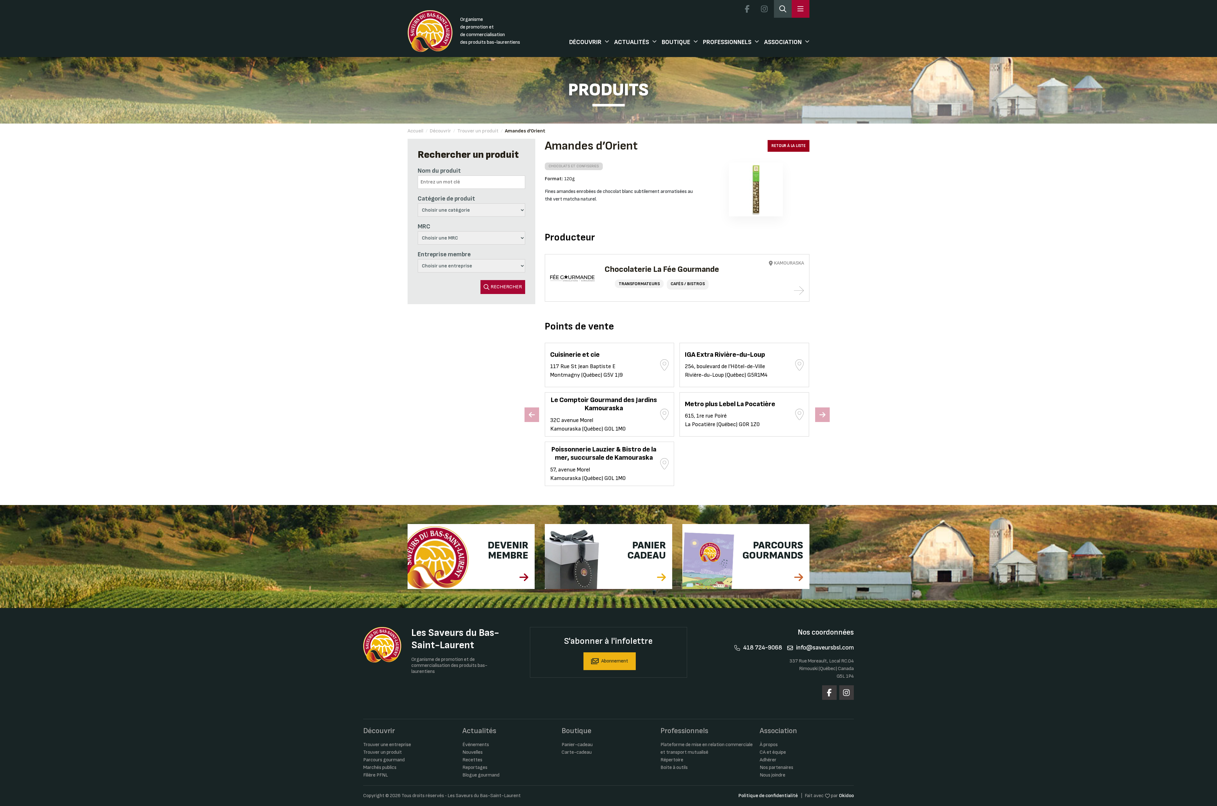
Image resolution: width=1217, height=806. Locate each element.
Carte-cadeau (577, 752)
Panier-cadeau (577, 745)
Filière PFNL (375, 775)
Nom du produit (439, 171)
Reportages (474, 767)
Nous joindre (772, 775)
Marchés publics (379, 767)
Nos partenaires (776, 767)
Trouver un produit (478, 131)
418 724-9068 (762, 647)
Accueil (415, 131)
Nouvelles (472, 752)
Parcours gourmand (384, 760)
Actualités (631, 42)
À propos (769, 745)
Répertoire (671, 760)
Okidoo (846, 796)
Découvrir (585, 42)
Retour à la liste (788, 145)
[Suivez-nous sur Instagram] (764, 9)
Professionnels (727, 42)
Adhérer (768, 760)
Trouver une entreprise (387, 745)
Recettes (472, 760)
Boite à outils (674, 767)
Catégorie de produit (446, 198)
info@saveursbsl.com (825, 647)
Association (783, 42)
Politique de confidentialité (768, 796)
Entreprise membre (444, 254)
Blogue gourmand (480, 775)
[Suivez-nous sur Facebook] (747, 9)
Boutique (676, 42)
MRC (424, 226)
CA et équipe (773, 752)
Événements (475, 745)
